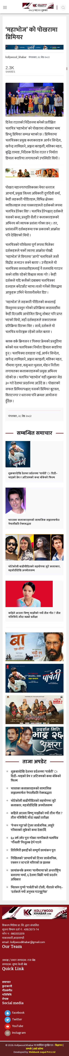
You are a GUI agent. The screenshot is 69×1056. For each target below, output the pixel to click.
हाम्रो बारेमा (38, 1049)
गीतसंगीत (7, 990)
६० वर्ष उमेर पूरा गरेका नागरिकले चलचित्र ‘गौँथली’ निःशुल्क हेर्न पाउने (34, 840)
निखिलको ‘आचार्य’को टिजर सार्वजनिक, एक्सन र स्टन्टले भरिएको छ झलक (34, 860)
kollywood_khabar (16, 57)
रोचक (5, 999)
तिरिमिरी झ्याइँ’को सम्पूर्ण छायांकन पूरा (33, 850)
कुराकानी (7, 986)
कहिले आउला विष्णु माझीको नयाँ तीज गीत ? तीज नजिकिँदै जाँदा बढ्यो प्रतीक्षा (34, 615)
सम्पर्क (29, 1049)
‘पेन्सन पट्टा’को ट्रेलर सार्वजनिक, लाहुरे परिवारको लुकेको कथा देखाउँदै (32, 828)
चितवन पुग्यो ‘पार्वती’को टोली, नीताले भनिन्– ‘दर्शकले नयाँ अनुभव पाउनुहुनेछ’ (37, 890)
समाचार (6, 982)
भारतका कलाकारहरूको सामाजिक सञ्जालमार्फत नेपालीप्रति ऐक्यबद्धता (33, 522)
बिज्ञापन (58, 1045)
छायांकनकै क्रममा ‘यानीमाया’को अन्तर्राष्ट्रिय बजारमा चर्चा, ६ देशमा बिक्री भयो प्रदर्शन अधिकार (36, 875)
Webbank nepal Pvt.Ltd (42, 1052)
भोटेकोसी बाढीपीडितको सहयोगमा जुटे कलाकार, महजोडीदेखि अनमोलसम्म (34, 568)
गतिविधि (7, 994)
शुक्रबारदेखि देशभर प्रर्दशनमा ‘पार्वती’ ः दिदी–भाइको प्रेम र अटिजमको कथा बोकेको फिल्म (33, 475)
